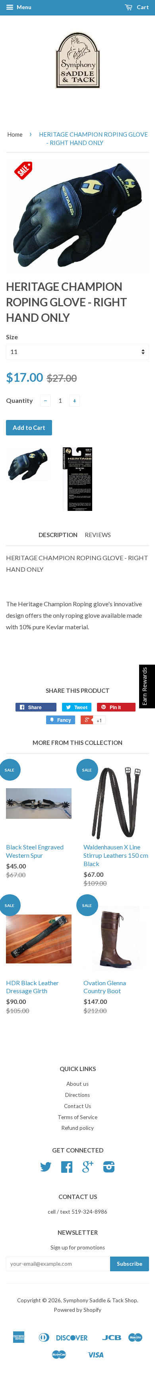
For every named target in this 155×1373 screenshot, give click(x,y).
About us (77, 1084)
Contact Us (77, 1106)
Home (15, 134)
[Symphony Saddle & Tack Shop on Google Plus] (88, 1169)
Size (12, 336)
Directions (77, 1095)
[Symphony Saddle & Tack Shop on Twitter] (46, 1169)
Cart (142, 7)
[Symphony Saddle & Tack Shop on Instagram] (109, 1169)
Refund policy (77, 1128)
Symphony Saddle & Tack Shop (100, 1300)
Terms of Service (77, 1117)
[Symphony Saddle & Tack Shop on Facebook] (67, 1169)
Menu (23, 7)
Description (58, 534)
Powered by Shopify (77, 1310)
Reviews (98, 534)
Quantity (19, 400)
